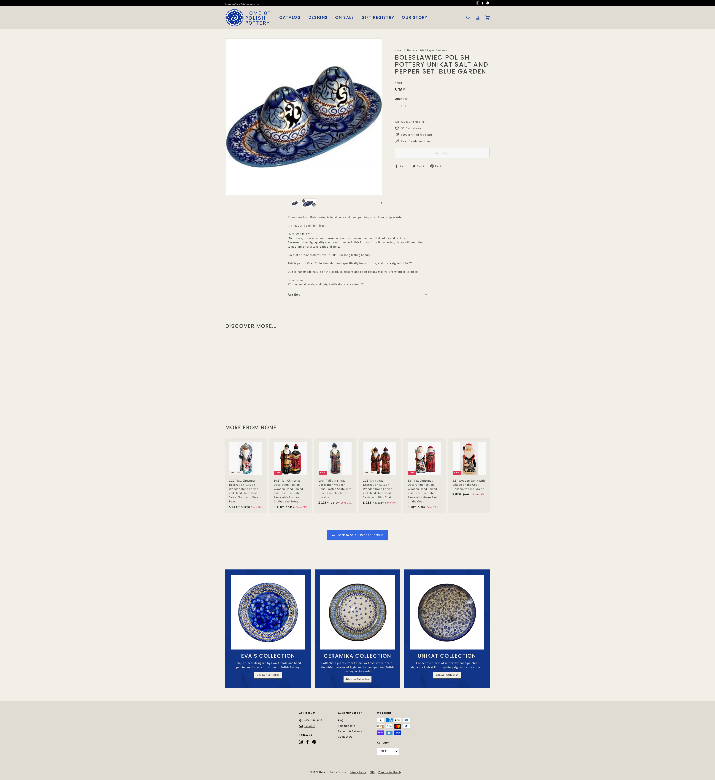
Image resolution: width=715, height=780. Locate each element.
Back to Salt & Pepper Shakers (360, 535)
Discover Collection (268, 675)
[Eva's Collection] (268, 612)
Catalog (290, 17)
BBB (372, 772)
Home (398, 50)
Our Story (415, 17)
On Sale (344, 17)
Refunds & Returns (350, 731)
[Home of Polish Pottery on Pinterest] (314, 742)
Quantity (401, 98)
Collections (410, 50)
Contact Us (345, 736)
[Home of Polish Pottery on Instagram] (301, 742)
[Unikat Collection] (447, 612)
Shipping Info (346, 725)
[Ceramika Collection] (357, 612)
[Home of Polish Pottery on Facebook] (307, 742)
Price (398, 82)
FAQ (340, 720)
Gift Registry (377, 17)
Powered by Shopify (389, 772)
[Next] (380, 203)
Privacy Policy (358, 772)
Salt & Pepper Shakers (432, 50)
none (269, 427)
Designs (318, 17)
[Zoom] (303, 117)
